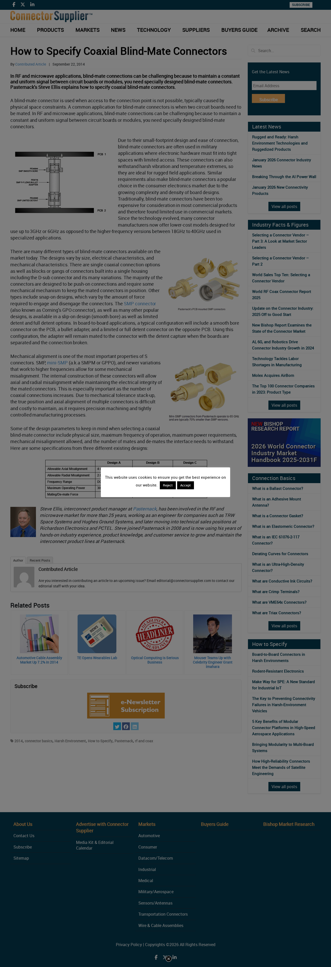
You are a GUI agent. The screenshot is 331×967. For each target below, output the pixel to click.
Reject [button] (168, 485)
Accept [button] (185, 485)
